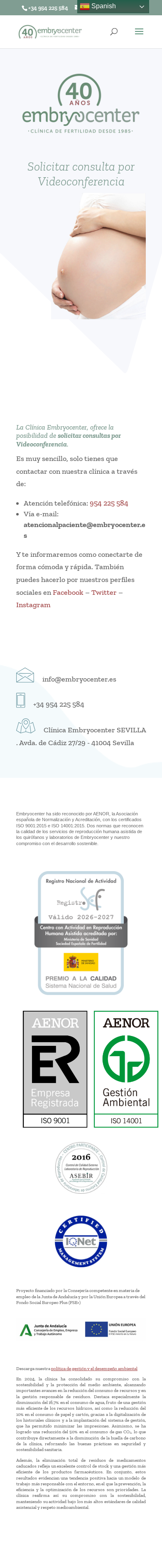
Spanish (103, 6)
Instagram (33, 604)
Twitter (104, 592)
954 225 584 (109, 503)
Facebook (68, 592)
